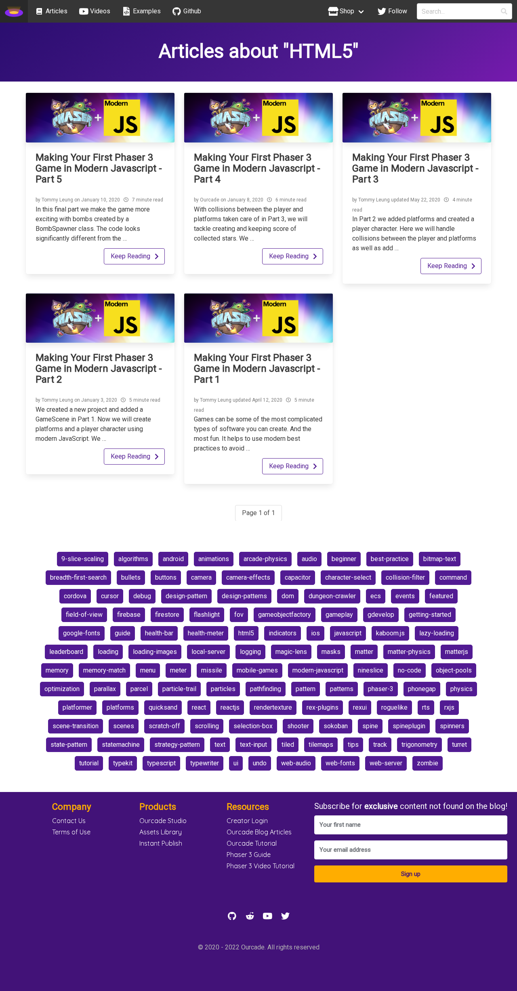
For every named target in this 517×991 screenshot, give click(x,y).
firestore (167, 614)
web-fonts (340, 763)
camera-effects (248, 577)
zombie (427, 763)
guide (122, 633)
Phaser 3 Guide (249, 855)
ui (235, 763)
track (380, 744)
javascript (347, 633)
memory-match (104, 670)
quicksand (163, 707)
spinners (452, 726)
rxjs (449, 707)
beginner (344, 559)
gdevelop (381, 614)
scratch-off (164, 726)
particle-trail (179, 689)
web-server (386, 763)
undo (260, 763)
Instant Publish (160, 843)
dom (288, 596)
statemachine (121, 744)
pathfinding (265, 689)
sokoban (336, 726)
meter (178, 670)
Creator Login (247, 821)
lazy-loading (436, 633)
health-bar (159, 633)
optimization (62, 689)
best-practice (390, 559)
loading (108, 652)
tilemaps (321, 744)
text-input (253, 744)
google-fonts (81, 633)
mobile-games (257, 670)
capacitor (298, 577)
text (219, 744)
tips (353, 744)
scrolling (207, 726)
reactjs (230, 707)
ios (315, 633)
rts (426, 707)
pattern (305, 689)
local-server (208, 652)
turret (459, 744)
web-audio (296, 763)
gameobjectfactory (284, 614)
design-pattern (186, 596)
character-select (348, 577)
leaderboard (66, 652)
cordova (75, 596)
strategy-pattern (177, 744)
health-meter (206, 633)
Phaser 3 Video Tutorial (260, 866)
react (199, 707)
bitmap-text (439, 559)
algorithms (133, 559)
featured (441, 596)
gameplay (339, 614)
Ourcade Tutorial (252, 843)
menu (148, 670)
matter (364, 652)
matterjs (456, 652)
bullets (131, 577)
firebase (129, 614)
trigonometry (419, 744)
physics (461, 689)
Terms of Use (71, 832)
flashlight (207, 614)
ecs (375, 596)
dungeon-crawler (332, 596)
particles (223, 689)
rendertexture (273, 707)
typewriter (204, 763)
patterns (341, 689)
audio (309, 559)
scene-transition (76, 726)
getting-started (430, 614)
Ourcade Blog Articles (259, 832)
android (173, 559)
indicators (282, 633)
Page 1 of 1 (258, 513)
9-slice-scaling (82, 559)
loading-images (155, 652)
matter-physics (409, 652)
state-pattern (68, 744)
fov (239, 614)
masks (331, 652)
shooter (298, 726)
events (405, 596)
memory (57, 670)
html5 (246, 633)
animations (213, 559)
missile (211, 670)
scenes (123, 726)
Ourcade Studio (163, 821)
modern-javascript (317, 670)
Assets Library (160, 832)
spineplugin (409, 726)
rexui (360, 707)
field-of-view (84, 614)
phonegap (422, 689)
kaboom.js (390, 633)
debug (142, 596)
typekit (122, 763)
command (453, 577)
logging (250, 652)
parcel (139, 689)
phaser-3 (380, 689)
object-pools (454, 670)
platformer (77, 707)
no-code (409, 670)
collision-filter (405, 577)
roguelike (394, 707)
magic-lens (291, 652)
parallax (105, 689)
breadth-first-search (78, 577)
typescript (161, 763)
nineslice (370, 670)
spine (370, 726)
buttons (166, 577)
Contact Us (69, 821)
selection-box (253, 726)
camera (201, 577)
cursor (110, 596)
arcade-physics (265, 559)
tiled (288, 744)
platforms (120, 707)
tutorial (89, 763)
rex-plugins (322, 707)
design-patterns (244, 596)
